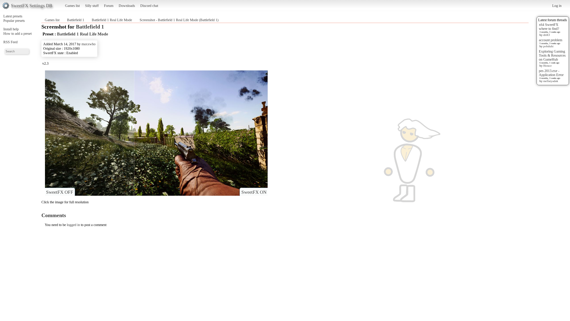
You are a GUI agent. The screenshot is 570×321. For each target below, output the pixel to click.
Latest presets (12, 16)
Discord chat (149, 6)
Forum (108, 6)
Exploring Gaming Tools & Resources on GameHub (552, 55)
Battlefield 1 (75, 20)
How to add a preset (17, 33)
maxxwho (88, 44)
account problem (550, 40)
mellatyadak (550, 81)
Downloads (127, 6)
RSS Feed (10, 42)
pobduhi (548, 46)
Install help (11, 29)
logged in (73, 225)
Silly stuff (92, 6)
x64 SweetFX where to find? (549, 27)
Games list (72, 6)
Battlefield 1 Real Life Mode (112, 20)
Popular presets (14, 21)
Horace (547, 65)
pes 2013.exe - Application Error (551, 73)
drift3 (546, 35)
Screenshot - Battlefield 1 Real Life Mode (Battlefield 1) (179, 20)
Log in (557, 6)
